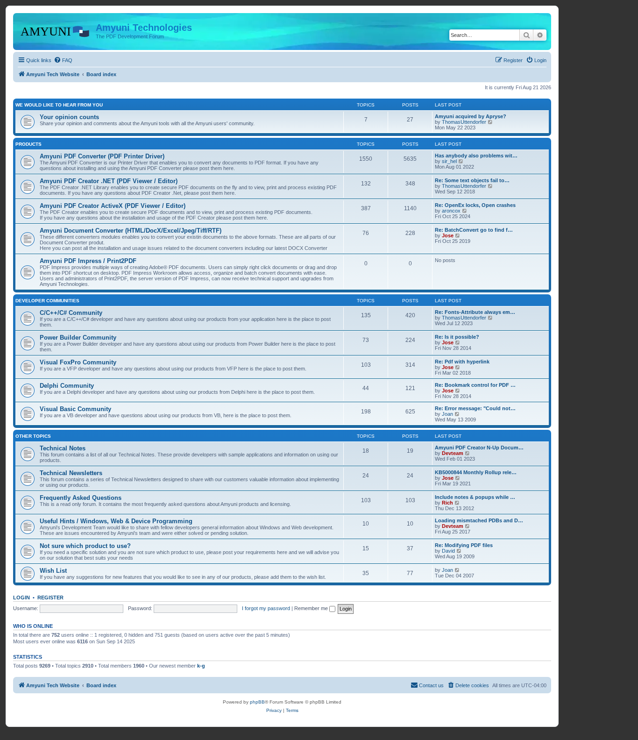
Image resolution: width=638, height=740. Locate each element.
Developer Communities (47, 300)
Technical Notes (62, 448)
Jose (448, 235)
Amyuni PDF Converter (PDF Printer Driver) (102, 156)
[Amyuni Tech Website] (55, 30)
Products (28, 144)
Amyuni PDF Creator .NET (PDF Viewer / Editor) (108, 181)
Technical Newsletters (71, 473)
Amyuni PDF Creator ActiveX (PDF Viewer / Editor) (112, 205)
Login (21, 597)
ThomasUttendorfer (464, 122)
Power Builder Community (78, 337)
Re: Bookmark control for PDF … (475, 385)
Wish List (53, 570)
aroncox (451, 210)
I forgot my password (266, 608)
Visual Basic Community (75, 409)
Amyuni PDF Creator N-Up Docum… (479, 447)
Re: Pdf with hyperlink (462, 361)
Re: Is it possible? (457, 337)
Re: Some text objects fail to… (472, 180)
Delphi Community (67, 385)
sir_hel (449, 161)
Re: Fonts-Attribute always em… (475, 312)
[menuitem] (63, 60)
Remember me (311, 608)
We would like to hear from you (59, 104)
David (448, 551)
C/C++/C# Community (71, 312)
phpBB (257, 701)
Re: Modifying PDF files (464, 545)
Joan (447, 414)
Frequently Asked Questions (80, 497)
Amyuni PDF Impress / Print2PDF (88, 260)
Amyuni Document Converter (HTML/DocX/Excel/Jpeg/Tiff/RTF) (130, 230)
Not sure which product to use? (85, 545)
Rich (447, 502)
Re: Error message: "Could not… (475, 408)
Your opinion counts (69, 117)
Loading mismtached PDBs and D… (479, 520)
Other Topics (33, 436)
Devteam (452, 453)
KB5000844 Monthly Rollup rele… (476, 472)
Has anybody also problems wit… (476, 155)
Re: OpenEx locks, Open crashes (475, 205)
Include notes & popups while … (475, 497)
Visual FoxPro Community (78, 362)
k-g (201, 666)
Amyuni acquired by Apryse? (470, 116)
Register (50, 597)
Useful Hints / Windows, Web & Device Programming (116, 521)
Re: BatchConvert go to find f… (474, 230)
